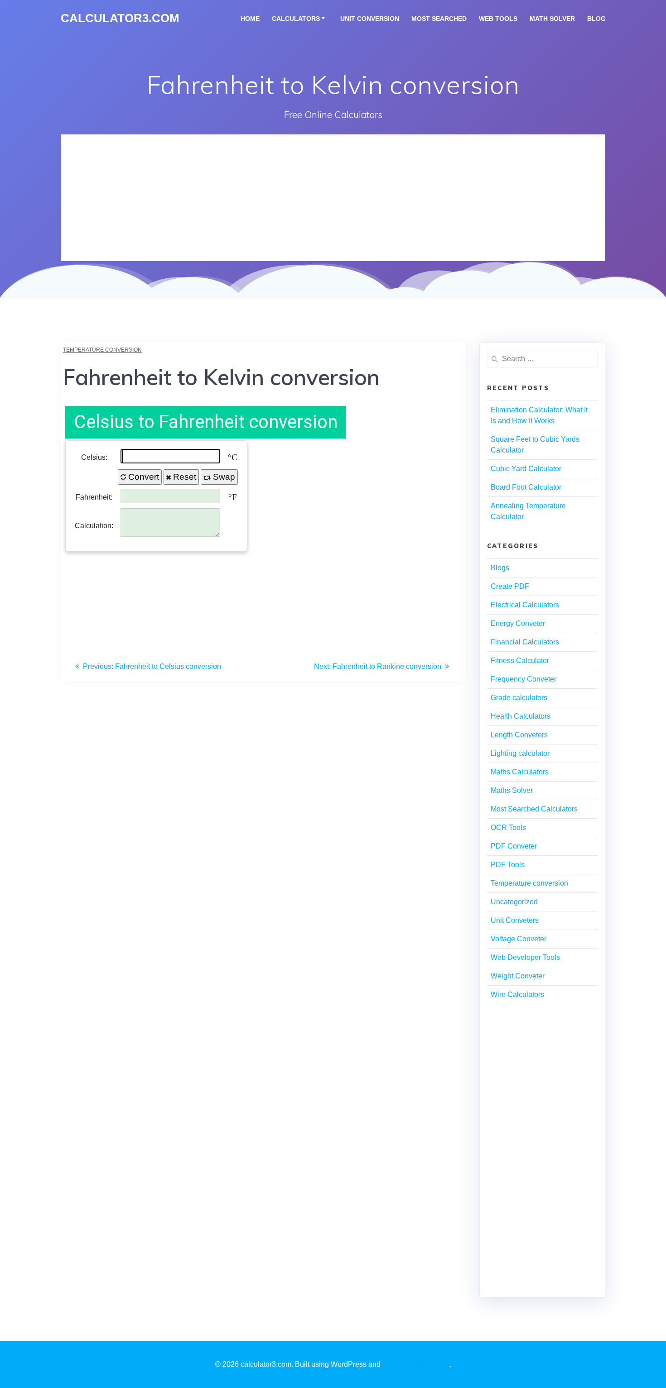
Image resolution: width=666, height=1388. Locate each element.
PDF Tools (508, 864)
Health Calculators (520, 716)
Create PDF (510, 586)
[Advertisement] (333, 197)
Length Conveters (519, 735)
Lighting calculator (520, 753)
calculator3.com (120, 18)
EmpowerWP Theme (415, 1364)
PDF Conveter (514, 846)
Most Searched (439, 18)
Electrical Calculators (525, 605)
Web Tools (498, 18)
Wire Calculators (517, 994)
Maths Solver (512, 790)
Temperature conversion (102, 350)
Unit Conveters (515, 920)
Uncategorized (514, 902)
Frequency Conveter (523, 679)
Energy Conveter (518, 623)
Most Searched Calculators (534, 809)
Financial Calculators (525, 642)
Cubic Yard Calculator (526, 468)
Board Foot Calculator (526, 487)
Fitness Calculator (520, 660)
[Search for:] (542, 359)
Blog (596, 18)
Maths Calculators (520, 772)
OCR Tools (508, 827)
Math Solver (552, 18)
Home (250, 18)
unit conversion (369, 18)
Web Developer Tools (525, 957)
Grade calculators (519, 697)
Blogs (500, 568)
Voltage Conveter (518, 939)
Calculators (296, 18)
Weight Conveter (518, 976)
